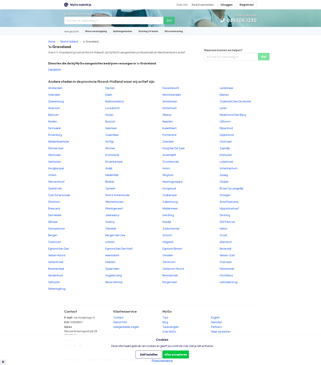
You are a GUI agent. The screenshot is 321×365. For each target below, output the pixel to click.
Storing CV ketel (148, 31)
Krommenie (112, 155)
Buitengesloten (122, 31)
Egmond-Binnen (172, 248)
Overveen (226, 262)
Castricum (54, 242)
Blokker (110, 182)
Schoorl (167, 235)
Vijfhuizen (54, 282)
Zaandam (168, 141)
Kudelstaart (170, 128)
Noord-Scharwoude (117, 195)
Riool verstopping (96, 31)
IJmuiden (168, 255)
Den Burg (168, 215)
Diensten (216, 322)
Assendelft (169, 155)
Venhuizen (54, 161)
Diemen (110, 88)
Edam (108, 95)
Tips (165, 317)
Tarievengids (171, 327)
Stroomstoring (174, 31)
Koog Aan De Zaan (174, 148)
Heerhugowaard (172, 182)
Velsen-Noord (56, 255)
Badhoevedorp (114, 101)
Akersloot (226, 242)
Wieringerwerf (114, 208)
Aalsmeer (111, 128)
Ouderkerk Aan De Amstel (235, 101)
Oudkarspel (170, 195)
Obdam (224, 182)
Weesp (167, 115)
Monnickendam (172, 95)
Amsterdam (55, 88)
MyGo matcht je (80, 5)
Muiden (52, 121)
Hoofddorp (226, 275)
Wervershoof (56, 182)
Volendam (54, 95)
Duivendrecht (171, 88)
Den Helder (55, 215)
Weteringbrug (56, 289)
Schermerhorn (229, 168)
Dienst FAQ (120, 322)
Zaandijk (225, 148)
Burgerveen (170, 282)
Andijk (109, 168)
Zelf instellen (148, 354)
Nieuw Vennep (114, 282)
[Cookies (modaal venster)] (3, 362)
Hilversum (54, 108)
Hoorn (166, 168)
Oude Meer (112, 135)
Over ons (182, 5)
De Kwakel (54, 128)
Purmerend (169, 135)
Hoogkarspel (56, 168)
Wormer (110, 148)
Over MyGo (169, 331)
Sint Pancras (227, 222)
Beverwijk (226, 248)
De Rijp (109, 141)
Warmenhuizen (114, 202)
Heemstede (227, 268)
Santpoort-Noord (173, 268)
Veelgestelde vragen (126, 327)
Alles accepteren (175, 354)
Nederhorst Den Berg (233, 115)
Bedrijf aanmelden (203, 5)
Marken (224, 95)
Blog (165, 322)
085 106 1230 (241, 20)
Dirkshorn (54, 202)
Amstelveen (170, 101)
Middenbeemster (58, 141)
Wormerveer (56, 148)
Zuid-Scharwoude (59, 195)
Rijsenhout (226, 128)
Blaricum (53, 115)
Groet (223, 235)
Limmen (110, 242)
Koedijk (167, 222)
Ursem (52, 175)
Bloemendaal (56, 268)
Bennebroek (170, 275)
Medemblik (112, 175)
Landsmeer (227, 88)
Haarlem (110, 262)
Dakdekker (54, 69)
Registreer (247, 5)
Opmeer (110, 188)
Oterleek (110, 228)
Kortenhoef (170, 108)
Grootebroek (171, 161)
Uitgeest (168, 242)
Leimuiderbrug (228, 282)
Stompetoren (56, 228)
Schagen (225, 195)
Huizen (109, 115)
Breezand (54, 208)
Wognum (168, 175)
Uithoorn (225, 121)
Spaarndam (112, 268)
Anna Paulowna (229, 202)
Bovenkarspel (113, 161)
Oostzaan (226, 141)
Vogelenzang (113, 275)
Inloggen (227, 5)
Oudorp (110, 222)
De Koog (225, 215)
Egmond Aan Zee (58, 248)
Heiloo (223, 228)
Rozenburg (55, 135)
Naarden (168, 121)
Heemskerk (112, 255)
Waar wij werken (221, 331)
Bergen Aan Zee (115, 235)
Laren (223, 108)
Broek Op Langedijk (231, 188)
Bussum (110, 121)
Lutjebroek (226, 161)
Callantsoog (170, 202)
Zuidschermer (171, 228)
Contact (118, 317)
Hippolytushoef (229, 208)
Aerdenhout (55, 275)
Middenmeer (170, 208)
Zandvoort (169, 262)
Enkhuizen (226, 155)
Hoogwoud (169, 188)
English (215, 317)
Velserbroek (55, 262)
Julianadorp (112, 215)
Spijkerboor (227, 135)
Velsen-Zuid (227, 255)
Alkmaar (53, 222)
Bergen (52, 235)
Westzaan (54, 155)
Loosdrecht (112, 108)
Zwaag (224, 175)
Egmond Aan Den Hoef (119, 248)
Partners (216, 327)
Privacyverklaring (162, 360)
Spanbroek (55, 188)
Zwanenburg (56, 101)
